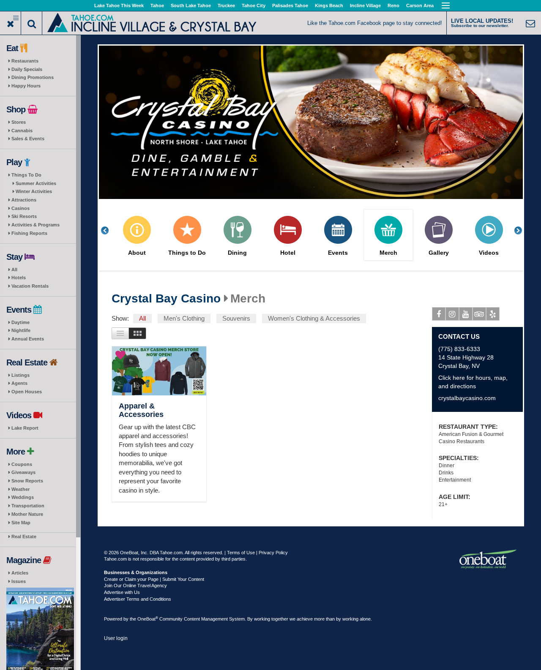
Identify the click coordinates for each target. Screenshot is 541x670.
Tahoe (157, 5)
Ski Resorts (24, 216)
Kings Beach (329, 5)
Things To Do (26, 174)
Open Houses (26, 391)
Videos (489, 253)
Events (338, 253)
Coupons (21, 464)
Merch (388, 253)
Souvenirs (236, 318)
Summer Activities (36, 183)
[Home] (152, 22)
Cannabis (22, 130)
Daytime (20, 322)
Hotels (18, 277)
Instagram (452, 314)
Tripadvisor (479, 314)
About (137, 253)
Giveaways (23, 472)
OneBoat (147, 618)
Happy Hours (26, 85)
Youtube (466, 314)
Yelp (493, 314)
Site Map (20, 522)
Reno (393, 5)
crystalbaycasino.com (467, 398)
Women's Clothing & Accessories (314, 318)
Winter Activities (34, 191)
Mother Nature (27, 514)
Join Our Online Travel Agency (135, 585)
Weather (20, 489)
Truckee (226, 5)
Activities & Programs (35, 224)
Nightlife (20, 330)
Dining (237, 253)
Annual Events (27, 338)
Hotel (287, 253)
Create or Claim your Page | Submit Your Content (154, 579)
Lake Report (24, 427)
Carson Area (420, 5)
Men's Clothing (184, 318)
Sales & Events (27, 138)
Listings (20, 375)
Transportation (27, 505)
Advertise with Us (122, 592)
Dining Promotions (32, 77)
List (120, 333)
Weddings (22, 497)
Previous (109, 230)
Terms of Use (241, 552)
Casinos (20, 208)
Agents (19, 383)
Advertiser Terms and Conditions (137, 599)
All (14, 269)
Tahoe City (253, 5)
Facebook (438, 314)
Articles (19, 572)
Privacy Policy (273, 552)
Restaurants (24, 60)
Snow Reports (27, 480)
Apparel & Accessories (141, 410)
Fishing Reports (29, 233)
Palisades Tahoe (290, 5)
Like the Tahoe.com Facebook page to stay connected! (374, 23)
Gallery (439, 253)
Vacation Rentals (30, 286)
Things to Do (187, 253)
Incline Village (365, 5)
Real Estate (23, 536)
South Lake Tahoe (191, 5)
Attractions (23, 199)
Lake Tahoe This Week (119, 5)
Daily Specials (26, 69)
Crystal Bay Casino (166, 298)
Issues (18, 581)
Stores (18, 122)
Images (137, 333)
